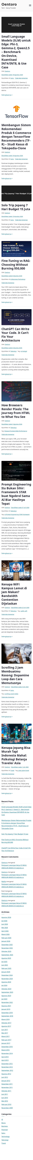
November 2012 (7, 1067)
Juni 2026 (4, 924)
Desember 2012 (7, 1064)
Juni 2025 (4, 965)
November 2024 (7, 979)
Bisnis (3, 1123)
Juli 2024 (4, 985)
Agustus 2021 (6, 1006)
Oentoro (9, 4)
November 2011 (7, 1087)
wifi (26, 611)
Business (15, 279)
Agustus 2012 (6, 1074)
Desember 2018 (7, 1013)
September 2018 (7, 1016)
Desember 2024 (7, 975)
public (23, 611)
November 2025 (7, 948)
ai (21, 351)
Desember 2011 (7, 1084)
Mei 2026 (4, 928)
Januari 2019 (5, 1009)
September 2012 (7, 1070)
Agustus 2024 (6, 982)
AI (11, 279)
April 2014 (5, 1057)
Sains (12, 78)
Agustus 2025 (6, 958)
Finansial (4, 1130)
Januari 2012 (5, 1081)
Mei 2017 (4, 1033)
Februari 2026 (6, 938)
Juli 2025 (4, 962)
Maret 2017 (5, 1036)
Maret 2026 (5, 934)
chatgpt (24, 351)
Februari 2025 (6, 968)
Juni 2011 (4, 1094)
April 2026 (5, 931)
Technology (21, 279)
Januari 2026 (5, 941)
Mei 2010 (4, 1101)
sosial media (14, 694)
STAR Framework (24, 514)
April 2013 (5, 1060)
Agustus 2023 (6, 996)
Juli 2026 (4, 921)
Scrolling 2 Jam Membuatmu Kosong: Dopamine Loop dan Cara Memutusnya (15, 675)
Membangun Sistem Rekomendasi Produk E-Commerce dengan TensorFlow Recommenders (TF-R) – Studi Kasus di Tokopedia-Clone (16, 136)
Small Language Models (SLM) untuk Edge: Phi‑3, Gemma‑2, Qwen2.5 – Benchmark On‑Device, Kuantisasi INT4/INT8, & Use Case (16, 51)
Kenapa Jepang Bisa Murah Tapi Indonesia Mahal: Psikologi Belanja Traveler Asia (15, 755)
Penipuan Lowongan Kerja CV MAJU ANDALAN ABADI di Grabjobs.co (14, 866)
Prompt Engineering (12, 514)
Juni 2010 (4, 1098)
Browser (6, 431)
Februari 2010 (6, 1104)
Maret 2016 (5, 1050)
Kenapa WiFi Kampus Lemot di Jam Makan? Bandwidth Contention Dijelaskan (14, 593)
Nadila (3, 882)
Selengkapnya (6, 95)
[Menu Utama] (30, 5)
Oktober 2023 (6, 989)
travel (27, 770)
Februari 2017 (6, 1040)
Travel (12, 770)
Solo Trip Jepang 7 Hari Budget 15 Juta (15, 207)
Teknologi (13, 351)
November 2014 (7, 1053)
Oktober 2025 (6, 951)
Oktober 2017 (6, 1023)
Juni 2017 (4, 1030)
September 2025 (7, 955)
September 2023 (7, 992)
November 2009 (7, 1108)
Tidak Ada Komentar (21, 78)
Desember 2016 (7, 1047)
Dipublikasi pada (12, 75)
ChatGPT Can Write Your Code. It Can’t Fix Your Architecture (15, 334)
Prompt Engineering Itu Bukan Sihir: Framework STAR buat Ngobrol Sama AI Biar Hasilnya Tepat (16, 494)
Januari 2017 (5, 1043)
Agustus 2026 (6, 917)
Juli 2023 (4, 999)
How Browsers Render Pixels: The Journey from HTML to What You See (15, 411)
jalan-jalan (21, 770)
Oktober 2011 (6, 1091)
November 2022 (7, 1002)
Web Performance (21, 431)
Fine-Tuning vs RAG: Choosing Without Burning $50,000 (15, 264)
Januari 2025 (5, 972)
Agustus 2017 (6, 1026)
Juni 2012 (4, 1077)
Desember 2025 (7, 945)
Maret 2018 (5, 1019)
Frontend (12, 431)
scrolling (7, 694)
